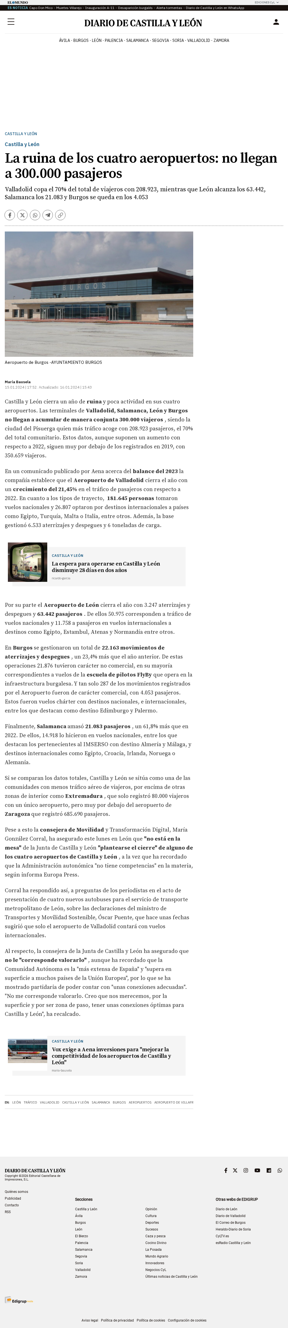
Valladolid (49, 1102)
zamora (221, 40)
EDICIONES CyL (265, 2)
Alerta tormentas (169, 8)
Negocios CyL (155, 1270)
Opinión (151, 1209)
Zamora (81, 1277)
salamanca (137, 40)
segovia (160, 40)
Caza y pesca (155, 1236)
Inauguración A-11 (99, 8)
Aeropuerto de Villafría (175, 1102)
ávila (64, 40)
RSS (8, 1212)
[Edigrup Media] (19, 1300)
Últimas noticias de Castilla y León (171, 1277)
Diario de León (226, 1209)
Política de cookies (151, 1320)
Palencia (81, 1243)
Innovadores (154, 1263)
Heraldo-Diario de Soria (233, 1229)
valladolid (198, 40)
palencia (114, 40)
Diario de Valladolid (231, 1216)
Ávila (79, 1216)
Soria (79, 1263)
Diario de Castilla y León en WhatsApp (215, 8)
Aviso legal (90, 1320)
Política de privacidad (117, 1320)
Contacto (12, 1205)
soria (178, 40)
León (16, 1102)
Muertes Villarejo (69, 8)
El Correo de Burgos (231, 1223)
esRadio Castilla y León (233, 1243)
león (97, 40)
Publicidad (13, 1198)
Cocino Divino (155, 1243)
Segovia (81, 1256)
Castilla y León (21, 133)
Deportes (152, 1223)
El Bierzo (81, 1236)
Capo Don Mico (41, 8)
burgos (81, 40)
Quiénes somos (16, 1192)
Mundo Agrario (156, 1256)
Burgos (119, 1102)
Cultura (151, 1216)
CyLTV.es (222, 1236)
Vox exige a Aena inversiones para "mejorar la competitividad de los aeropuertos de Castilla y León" (111, 1056)
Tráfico (30, 1102)
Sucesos (151, 1229)
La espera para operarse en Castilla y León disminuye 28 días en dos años (106, 567)
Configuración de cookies (187, 1320)
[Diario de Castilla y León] (143, 22)
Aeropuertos (140, 1102)
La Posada (153, 1250)
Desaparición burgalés (135, 8)
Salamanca (101, 1102)
